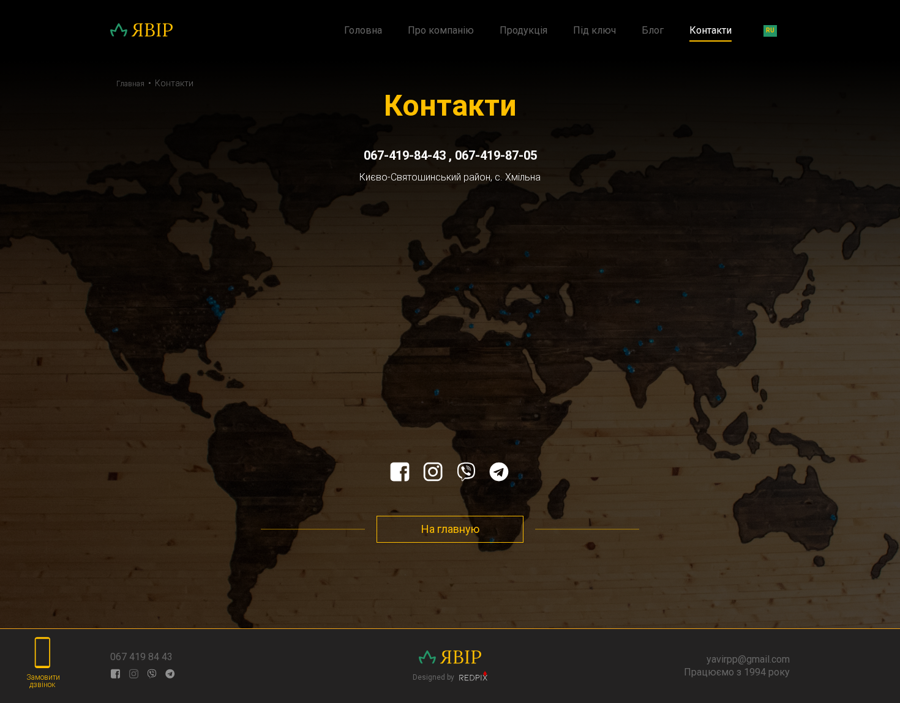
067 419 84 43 (141, 657)
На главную (450, 529)
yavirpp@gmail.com (748, 659)
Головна (363, 30)
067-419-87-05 (496, 155)
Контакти (710, 30)
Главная (130, 84)
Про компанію (441, 30)
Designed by (434, 677)
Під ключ (594, 30)
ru (770, 30)
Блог (653, 30)
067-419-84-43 (406, 155)
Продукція (523, 30)
